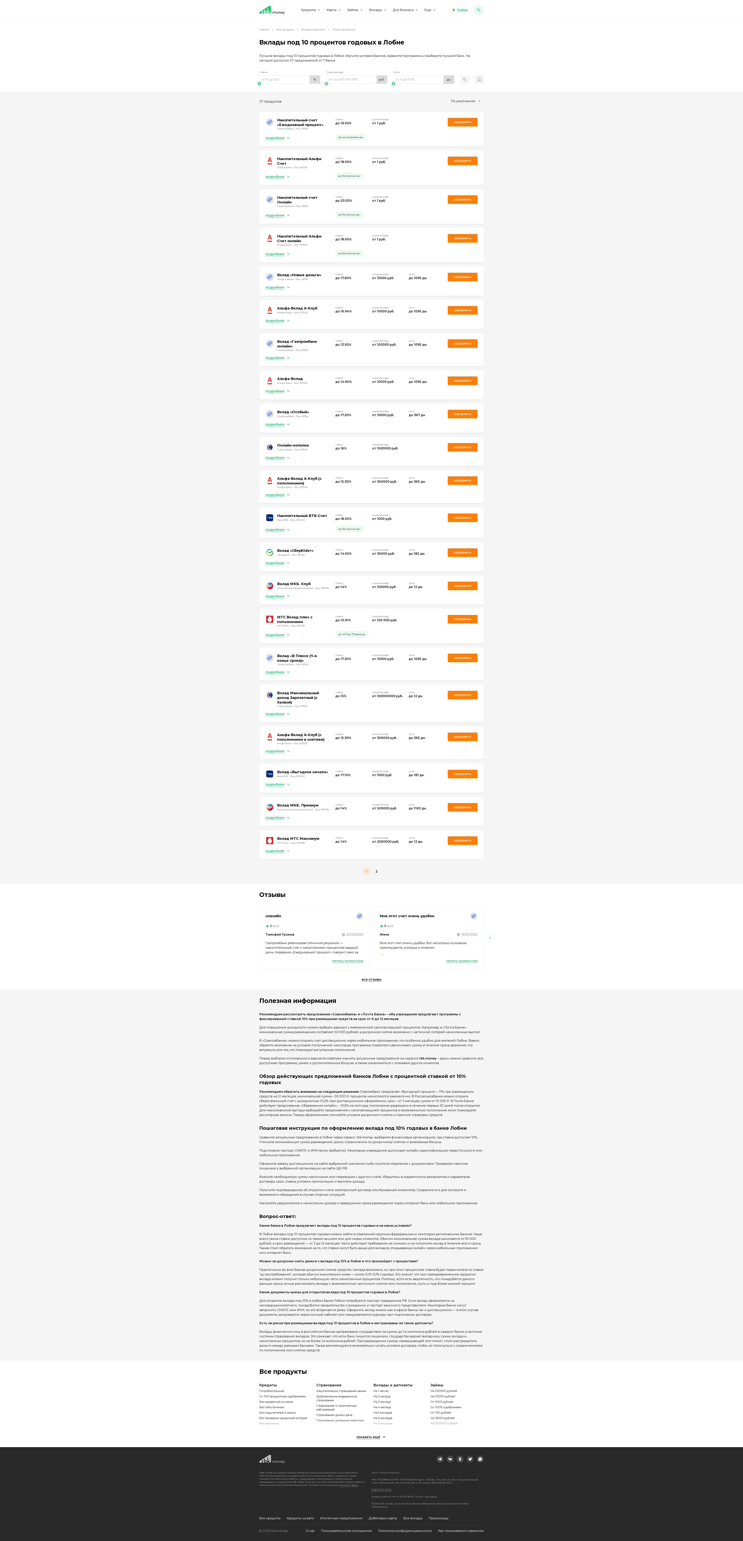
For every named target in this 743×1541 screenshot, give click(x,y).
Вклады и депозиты (313, 29)
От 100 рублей (441, 1412)
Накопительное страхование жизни (341, 1391)
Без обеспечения (271, 1407)
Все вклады (413, 1518)
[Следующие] (490, 937)
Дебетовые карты (383, 1518)
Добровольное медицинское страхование (336, 1398)
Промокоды (439, 1518)
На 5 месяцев (382, 1412)
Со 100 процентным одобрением (282, 1396)
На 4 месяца (382, 1407)
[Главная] (272, 10)
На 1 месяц (381, 1391)
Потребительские (271, 1391)
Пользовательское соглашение (346, 1531)
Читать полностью (347, 961)
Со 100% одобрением (446, 1407)
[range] (289, 79)
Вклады (375, 10)
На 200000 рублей (444, 1423)
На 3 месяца (381, 1402)
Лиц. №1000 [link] (297, 520)
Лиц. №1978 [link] (322, 588)
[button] (459, 10)
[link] (440, 1459)
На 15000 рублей (443, 1418)
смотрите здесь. (349, 1485)
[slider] (289, 84)
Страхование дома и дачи (334, 1415)
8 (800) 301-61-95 (381, 1489)
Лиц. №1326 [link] (300, 167)
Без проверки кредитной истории (283, 1418)
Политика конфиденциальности (405, 1531)
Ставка (263, 72)
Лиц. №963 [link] (300, 449)
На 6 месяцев (382, 1418)
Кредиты (308, 10)
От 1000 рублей (442, 1402)
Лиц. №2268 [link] (298, 625)
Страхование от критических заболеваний (336, 1407)
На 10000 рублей (443, 1396)
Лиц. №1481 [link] (298, 554)
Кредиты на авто (300, 1518)
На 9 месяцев (382, 1423)
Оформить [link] (462, 122)
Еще (427, 10)
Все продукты (285, 29)
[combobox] (466, 101)
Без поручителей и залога (277, 1412)
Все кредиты (270, 1518)
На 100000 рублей (444, 1391)
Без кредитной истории (276, 1402)
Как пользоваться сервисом (461, 1531)
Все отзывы (371, 979)
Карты (331, 10)
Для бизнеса (403, 10)
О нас (310, 1531)
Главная (264, 29)
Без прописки (269, 1423)
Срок (396, 72)
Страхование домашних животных (340, 1420)
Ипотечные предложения (341, 1518)
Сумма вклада (334, 72)
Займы (352, 10)
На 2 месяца (381, 1396)
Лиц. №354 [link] (302, 128)
